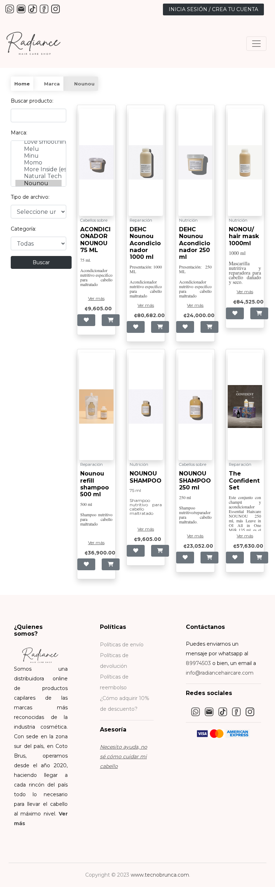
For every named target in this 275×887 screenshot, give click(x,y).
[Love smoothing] (38, 141)
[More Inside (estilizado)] (38, 169)
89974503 (198, 663)
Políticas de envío (122, 644)
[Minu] (38, 155)
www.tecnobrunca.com (160, 875)
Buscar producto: (32, 101)
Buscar (41, 262)
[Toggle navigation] (256, 43)
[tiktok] (32, 8)
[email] (21, 8)
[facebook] (44, 8)
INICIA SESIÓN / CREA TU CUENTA (213, 9)
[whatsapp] (9, 8)
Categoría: (23, 229)
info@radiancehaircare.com (220, 673)
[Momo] (38, 162)
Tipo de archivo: (30, 197)
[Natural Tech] (38, 176)
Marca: (19, 132)
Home (22, 84)
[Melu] (38, 149)
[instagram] (55, 8)
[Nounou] (38, 183)
